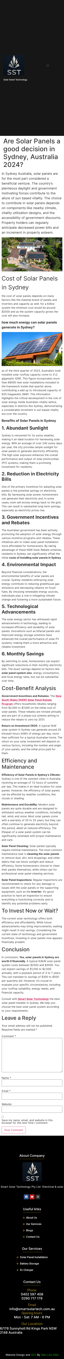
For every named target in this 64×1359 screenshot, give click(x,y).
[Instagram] (37, 1196)
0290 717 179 (32, 1298)
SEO (33, 1354)
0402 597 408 (32, 1294)
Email (6, 1091)
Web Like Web (50, 1354)
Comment (9, 1036)
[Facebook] (26, 1196)
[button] (48, 65)
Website (6, 1104)
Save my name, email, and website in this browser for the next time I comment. (27, 1121)
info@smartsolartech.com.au (32, 1309)
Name (6, 1078)
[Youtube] (32, 1196)
